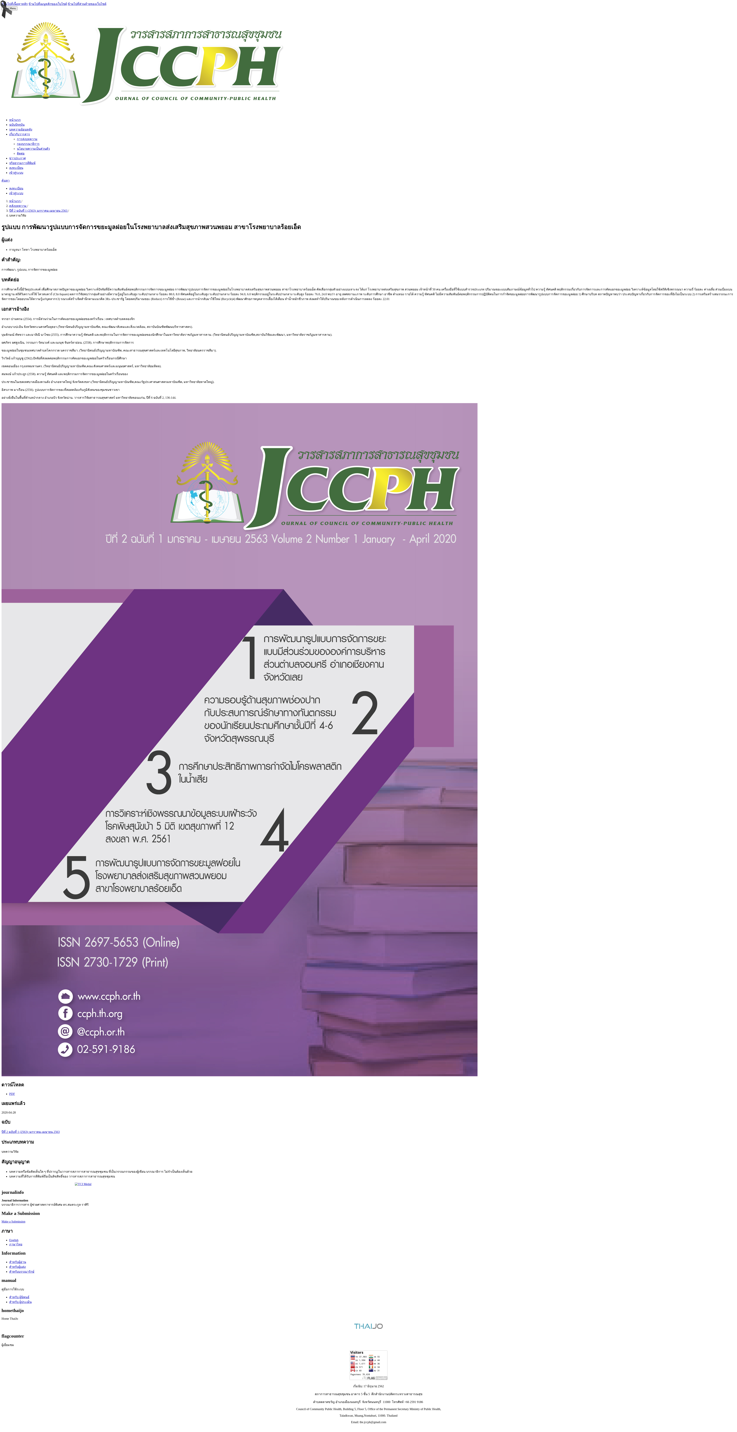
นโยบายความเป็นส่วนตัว (33, 148)
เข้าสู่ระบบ (16, 172)
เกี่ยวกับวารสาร (19, 134)
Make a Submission (13, 1221)
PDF (12, 1093)
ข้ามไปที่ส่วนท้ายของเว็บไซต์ (87, 4)
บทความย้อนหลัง (20, 129)
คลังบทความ (18, 206)
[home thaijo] (368, 1327)
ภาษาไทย (15, 1244)
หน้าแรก (15, 120)
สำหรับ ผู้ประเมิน (20, 1302)
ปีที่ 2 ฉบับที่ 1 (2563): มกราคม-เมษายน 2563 (38, 210)
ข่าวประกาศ (17, 158)
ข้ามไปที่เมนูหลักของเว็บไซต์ (48, 4)
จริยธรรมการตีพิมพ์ (22, 163)
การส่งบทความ (27, 139)
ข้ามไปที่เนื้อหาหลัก (15, 4)
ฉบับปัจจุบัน (17, 124)
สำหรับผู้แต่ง (17, 1266)
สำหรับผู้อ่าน (17, 1262)
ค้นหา (6, 180)
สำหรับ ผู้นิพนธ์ (19, 1297)
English (13, 1240)
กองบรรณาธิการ (28, 144)
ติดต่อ (21, 153)
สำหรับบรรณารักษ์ (21, 1271)
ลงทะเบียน (16, 167)
